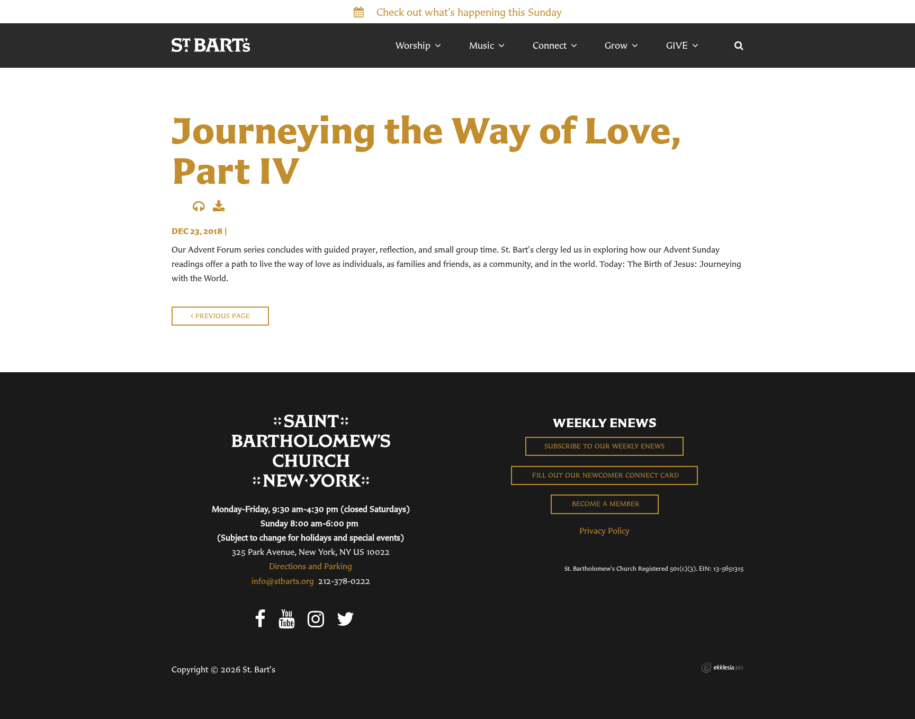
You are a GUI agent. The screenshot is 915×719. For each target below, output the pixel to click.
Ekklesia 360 (722, 667)
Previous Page (221, 315)
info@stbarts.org (283, 581)
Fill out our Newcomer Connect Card (604, 475)
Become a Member (605, 503)
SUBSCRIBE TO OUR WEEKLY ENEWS (604, 446)
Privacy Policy (604, 530)
